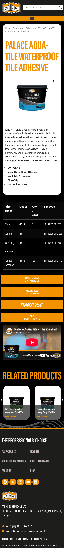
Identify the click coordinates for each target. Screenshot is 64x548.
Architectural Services (14, 460)
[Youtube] (28, 482)
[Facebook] (5, 482)
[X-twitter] (12, 482)
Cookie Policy (39, 539)
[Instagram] (20, 482)
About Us (6, 470)
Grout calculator (39, 460)
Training (34, 451)
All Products (9, 451)
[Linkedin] (35, 482)
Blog (32, 470)
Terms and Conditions (15, 539)
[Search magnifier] (60, 7)
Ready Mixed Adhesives (24, 28)
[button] (32, 18)
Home (8, 28)
